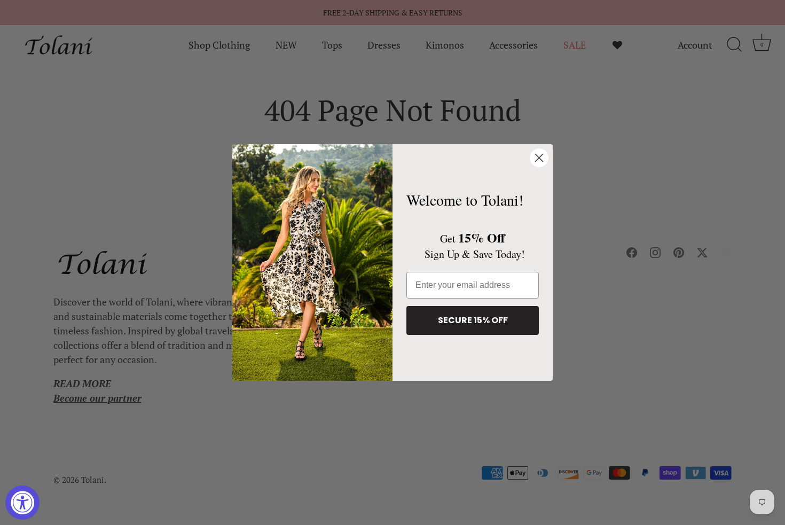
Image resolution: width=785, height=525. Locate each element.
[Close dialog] (539, 157)
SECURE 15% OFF (473, 320)
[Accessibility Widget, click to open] (22, 502)
